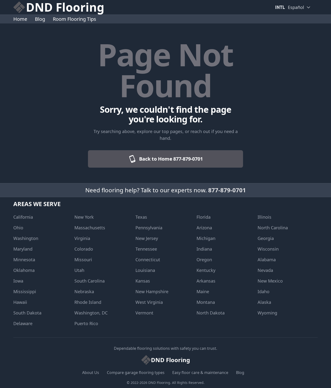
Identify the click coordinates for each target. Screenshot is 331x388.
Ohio (18, 228)
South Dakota (27, 313)
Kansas (142, 281)
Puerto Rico (86, 323)
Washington (25, 238)
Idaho (263, 291)
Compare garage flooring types (136, 372)
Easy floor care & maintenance (200, 372)
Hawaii (20, 302)
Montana (206, 302)
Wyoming (267, 313)
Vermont (144, 313)
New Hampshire (151, 291)
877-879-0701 (227, 190)
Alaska (264, 302)
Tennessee (146, 249)
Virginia (82, 238)
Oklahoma (24, 270)
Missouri (83, 259)
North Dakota (211, 313)
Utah (79, 270)
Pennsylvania (148, 228)
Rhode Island (87, 302)
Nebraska (84, 291)
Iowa (18, 281)
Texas (141, 217)
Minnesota (24, 259)
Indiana (204, 249)
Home (20, 19)
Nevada (265, 270)
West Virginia (149, 302)
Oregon (204, 259)
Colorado (83, 249)
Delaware (22, 323)
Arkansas (206, 281)
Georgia (266, 238)
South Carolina (89, 281)
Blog (40, 19)
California (23, 217)
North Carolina (273, 228)
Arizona (204, 228)
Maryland (22, 249)
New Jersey (146, 238)
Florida (204, 217)
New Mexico (270, 281)
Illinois (264, 217)
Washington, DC (91, 313)
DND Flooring (159, 382)
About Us (90, 372)
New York (84, 217)
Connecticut (147, 259)
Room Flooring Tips (74, 19)
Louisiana (145, 270)
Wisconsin (268, 249)
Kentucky (206, 270)
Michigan (206, 238)
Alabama (267, 259)
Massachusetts (89, 228)
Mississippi (24, 291)
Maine (203, 291)
